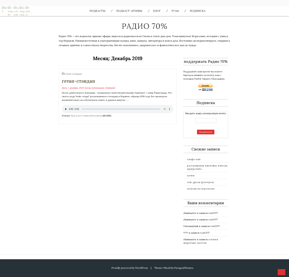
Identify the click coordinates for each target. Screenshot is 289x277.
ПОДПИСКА (197, 11)
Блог (157, 11)
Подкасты (97, 11)
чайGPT (213, 213)
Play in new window (80, 115)
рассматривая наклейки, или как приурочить (207, 167)
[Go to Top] (281, 272)
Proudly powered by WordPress (129, 267)
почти (191, 175)
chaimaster (110, 88)
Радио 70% (145, 26)
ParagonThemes (183, 267)
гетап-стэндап (78, 81)
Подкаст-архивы (129, 11)
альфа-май (193, 159)
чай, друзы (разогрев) (200, 182)
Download (97, 115)
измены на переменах (201, 188)
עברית (175, 11)
